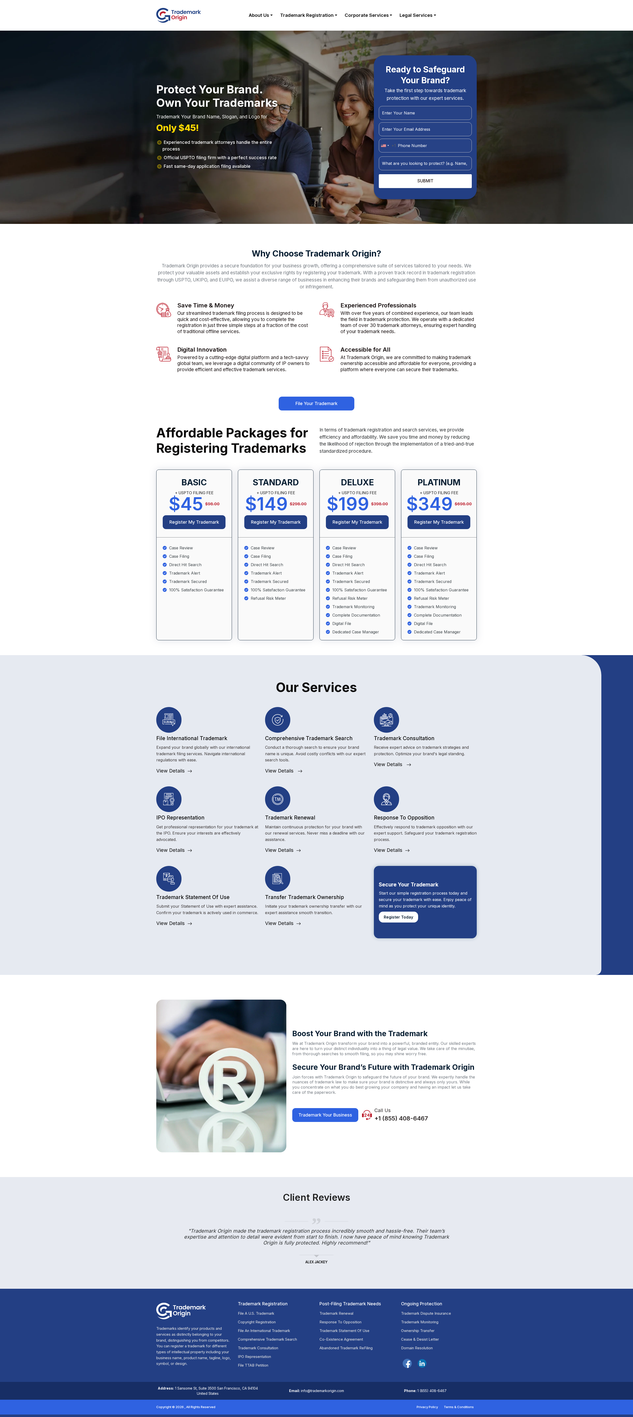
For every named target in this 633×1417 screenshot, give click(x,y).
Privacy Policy (427, 1407)
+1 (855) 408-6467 (401, 1118)
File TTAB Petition (253, 1365)
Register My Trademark (194, 522)
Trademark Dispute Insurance (426, 1313)
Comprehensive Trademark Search (267, 1339)
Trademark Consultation (258, 1348)
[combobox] (387, 145)
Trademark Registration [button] (307, 15)
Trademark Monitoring (419, 1322)
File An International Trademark (264, 1330)
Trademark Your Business (325, 1114)
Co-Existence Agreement (341, 1339)
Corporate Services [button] (367, 15)
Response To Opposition (340, 1322)
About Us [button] (259, 15)
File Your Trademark (316, 403)
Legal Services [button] (416, 15)
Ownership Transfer (417, 1330)
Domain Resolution (417, 1348)
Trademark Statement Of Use (344, 1330)
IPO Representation (254, 1356)
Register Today (398, 917)
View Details (170, 771)
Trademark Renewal (336, 1313)
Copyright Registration (257, 1322)
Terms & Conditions (459, 1407)
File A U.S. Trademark (256, 1313)
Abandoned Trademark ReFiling (346, 1348)
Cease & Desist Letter (420, 1339)
